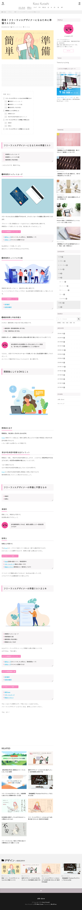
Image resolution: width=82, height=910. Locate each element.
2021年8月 (61, 341)
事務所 (8, 122)
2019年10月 (61, 370)
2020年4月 (61, 358)
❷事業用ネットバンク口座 (13, 104)
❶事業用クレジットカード (13, 101)
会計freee (7, 692)
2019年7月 (61, 383)
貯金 (63, 322)
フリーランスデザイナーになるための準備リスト (18, 98)
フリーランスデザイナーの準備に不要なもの (16, 119)
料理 (71, 322)
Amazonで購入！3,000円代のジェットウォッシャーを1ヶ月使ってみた (68, 221)
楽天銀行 (7, 304)
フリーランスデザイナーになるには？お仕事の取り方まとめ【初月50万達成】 (40, 818)
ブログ (35, 7)
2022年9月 (61, 337)
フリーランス (21, 7)
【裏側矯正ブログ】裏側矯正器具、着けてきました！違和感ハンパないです (68, 151)
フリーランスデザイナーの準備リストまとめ (16, 129)
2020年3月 (61, 362)
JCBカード (8, 239)
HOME (4, 11)
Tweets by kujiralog (63, 62)
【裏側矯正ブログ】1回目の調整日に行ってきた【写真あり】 (68, 198)
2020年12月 (61, 350)
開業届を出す (10, 113)
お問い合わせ (61, 399)
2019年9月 (61, 375)
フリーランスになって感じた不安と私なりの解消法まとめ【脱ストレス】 (14, 841)
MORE (68, 50)
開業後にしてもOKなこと (11, 110)
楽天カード (8, 237)
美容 (67, 322)
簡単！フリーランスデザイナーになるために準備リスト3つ (27, 11)
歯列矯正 (64, 298)
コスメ (63, 281)
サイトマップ (61, 403)
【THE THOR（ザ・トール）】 (65, 97)
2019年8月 (61, 379)
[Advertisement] (27, 75)
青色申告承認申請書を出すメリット (16, 116)
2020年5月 (61, 354)
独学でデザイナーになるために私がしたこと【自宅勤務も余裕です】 (40, 770)
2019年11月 (61, 366)
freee (3, 437)
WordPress (54, 904)
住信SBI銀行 (8, 307)
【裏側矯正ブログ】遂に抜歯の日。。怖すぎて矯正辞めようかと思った (68, 174)
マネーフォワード (10, 564)
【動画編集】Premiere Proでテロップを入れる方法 (40, 794)
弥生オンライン (9, 567)
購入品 (44, 7)
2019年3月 (61, 387)
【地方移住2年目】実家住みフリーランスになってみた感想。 (13, 770)
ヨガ (62, 294)
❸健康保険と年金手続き (13, 107)
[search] (78, 319)
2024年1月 (61, 333)
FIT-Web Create (38, 904)
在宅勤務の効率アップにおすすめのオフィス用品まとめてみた (14, 818)
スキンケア (64, 286)
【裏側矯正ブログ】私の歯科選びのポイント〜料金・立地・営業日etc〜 (68, 244)
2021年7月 (61, 346)
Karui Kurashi (46, 902)
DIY (40, 7)
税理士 (8, 125)
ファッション (65, 290)
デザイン (29, 7)
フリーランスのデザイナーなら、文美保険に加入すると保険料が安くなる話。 (14, 794)
